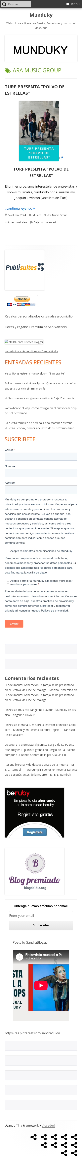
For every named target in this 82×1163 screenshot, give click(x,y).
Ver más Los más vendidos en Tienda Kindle (31, 351)
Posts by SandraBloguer (31, 942)
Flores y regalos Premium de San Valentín (36, 327)
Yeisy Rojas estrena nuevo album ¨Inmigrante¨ (35, 373)
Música (37, 215)
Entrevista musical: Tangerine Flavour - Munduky (36, 710)
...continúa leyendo (20, 208)
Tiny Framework (27, 1125)
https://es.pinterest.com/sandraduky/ (32, 1033)
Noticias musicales (16, 222)
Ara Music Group (57, 215)
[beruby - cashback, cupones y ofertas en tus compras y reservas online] (34, 812)
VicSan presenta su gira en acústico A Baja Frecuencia (39, 398)
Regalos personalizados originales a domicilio (39, 316)
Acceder (48, 1125)
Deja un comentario (45, 222)
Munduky (41, 15)
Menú (75, 4)
